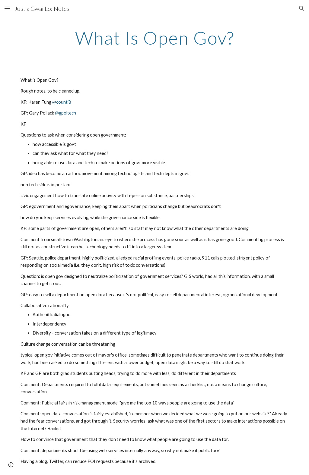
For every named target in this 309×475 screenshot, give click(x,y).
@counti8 (61, 102)
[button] (7, 8)
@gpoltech (65, 112)
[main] (154, 37)
